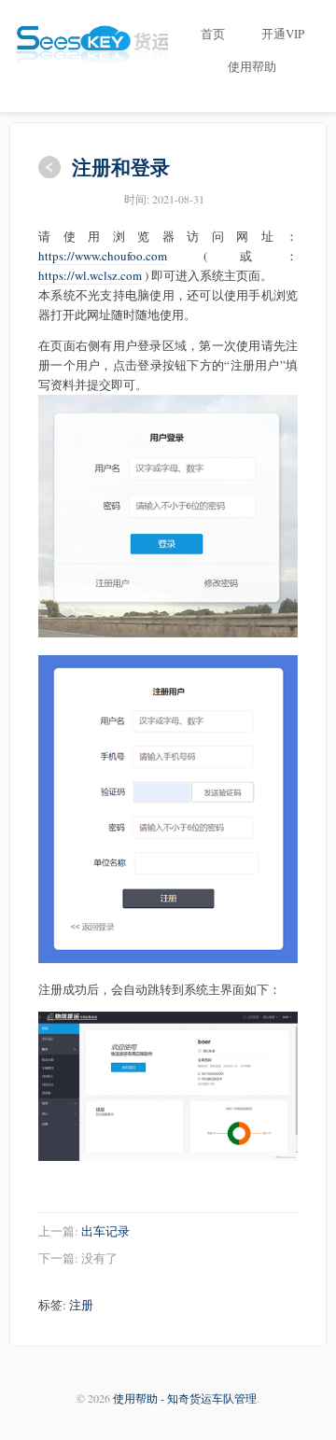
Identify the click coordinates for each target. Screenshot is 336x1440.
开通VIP (282, 33)
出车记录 (105, 1231)
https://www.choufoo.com (102, 255)
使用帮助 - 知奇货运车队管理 (185, 1398)
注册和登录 (121, 166)
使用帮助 (252, 66)
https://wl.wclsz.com (90, 275)
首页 (213, 33)
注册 (81, 1304)
